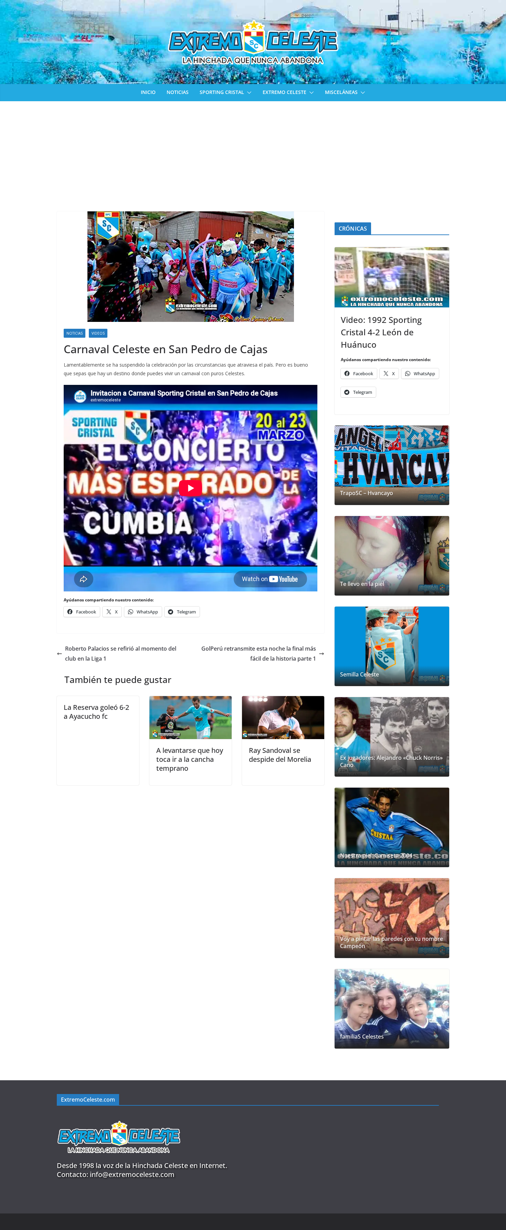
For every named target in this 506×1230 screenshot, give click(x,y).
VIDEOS (98, 333)
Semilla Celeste (359, 674)
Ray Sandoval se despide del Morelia (280, 755)
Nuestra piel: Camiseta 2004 (376, 855)
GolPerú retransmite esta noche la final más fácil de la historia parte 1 (258, 653)
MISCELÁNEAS (341, 92)
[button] (248, 92)
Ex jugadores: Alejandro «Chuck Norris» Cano (391, 761)
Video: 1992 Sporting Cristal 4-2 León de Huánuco (381, 332)
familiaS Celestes (362, 1036)
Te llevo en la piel (362, 584)
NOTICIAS (178, 92)
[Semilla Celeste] (392, 646)
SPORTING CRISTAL (222, 92)
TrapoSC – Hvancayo (366, 493)
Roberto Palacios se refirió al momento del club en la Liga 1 (120, 653)
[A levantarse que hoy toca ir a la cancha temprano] (190, 701)
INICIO (148, 92)
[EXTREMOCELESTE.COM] (119, 1117)
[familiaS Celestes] (392, 1009)
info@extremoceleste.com (132, 1174)
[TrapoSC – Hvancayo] (392, 465)
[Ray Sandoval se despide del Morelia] (283, 701)
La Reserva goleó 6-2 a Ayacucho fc (96, 712)
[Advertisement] (253, 153)
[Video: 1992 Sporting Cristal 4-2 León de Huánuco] (392, 277)
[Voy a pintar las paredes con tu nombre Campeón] (392, 918)
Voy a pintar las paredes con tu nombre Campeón (391, 942)
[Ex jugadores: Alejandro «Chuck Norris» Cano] (392, 737)
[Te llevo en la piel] (392, 556)
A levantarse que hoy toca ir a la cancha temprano (189, 759)
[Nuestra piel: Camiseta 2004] (392, 827)
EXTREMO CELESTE (284, 92)
